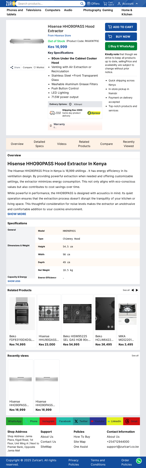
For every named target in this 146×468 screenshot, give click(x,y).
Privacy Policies (74, 462)
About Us (47, 436)
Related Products (84, 144)
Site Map (80, 441)
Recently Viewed (129, 144)
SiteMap (46, 446)
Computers (52, 10)
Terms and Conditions (98, 462)
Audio (68, 10)
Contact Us (48, 441)
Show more (16, 214)
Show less (14, 281)
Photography (92, 10)
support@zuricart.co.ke (123, 446)
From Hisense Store (59, 35)
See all (126, 290)
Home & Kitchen (127, 12)
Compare (106, 144)
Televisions (33, 10)
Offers (95, 3)
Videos (61, 144)
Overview (17, 144)
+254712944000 (118, 441)
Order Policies (126, 462)
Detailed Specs (39, 144)
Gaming (107, 10)
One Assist (81, 446)
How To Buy (82, 436)
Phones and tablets (15, 12)
